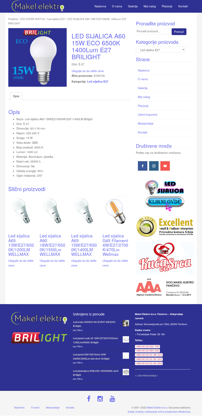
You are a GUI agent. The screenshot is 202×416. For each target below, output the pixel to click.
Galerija (143, 88)
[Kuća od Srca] (165, 258)
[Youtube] (165, 166)
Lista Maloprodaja (146, 375)
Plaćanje (143, 106)
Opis (16, 96)
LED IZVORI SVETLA (32, 19)
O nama (143, 79)
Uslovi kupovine (147, 114)
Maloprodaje (145, 123)
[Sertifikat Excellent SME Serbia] (165, 226)
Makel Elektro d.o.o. (157, 407)
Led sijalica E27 (56, 19)
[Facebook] (142, 166)
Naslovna (144, 70)
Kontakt (142, 132)
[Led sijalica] (164, 195)
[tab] (16, 96)
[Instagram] (154, 166)
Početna (13, 19)
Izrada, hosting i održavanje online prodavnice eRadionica (159, 411)
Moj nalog (144, 97)
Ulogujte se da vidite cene (88, 71)
